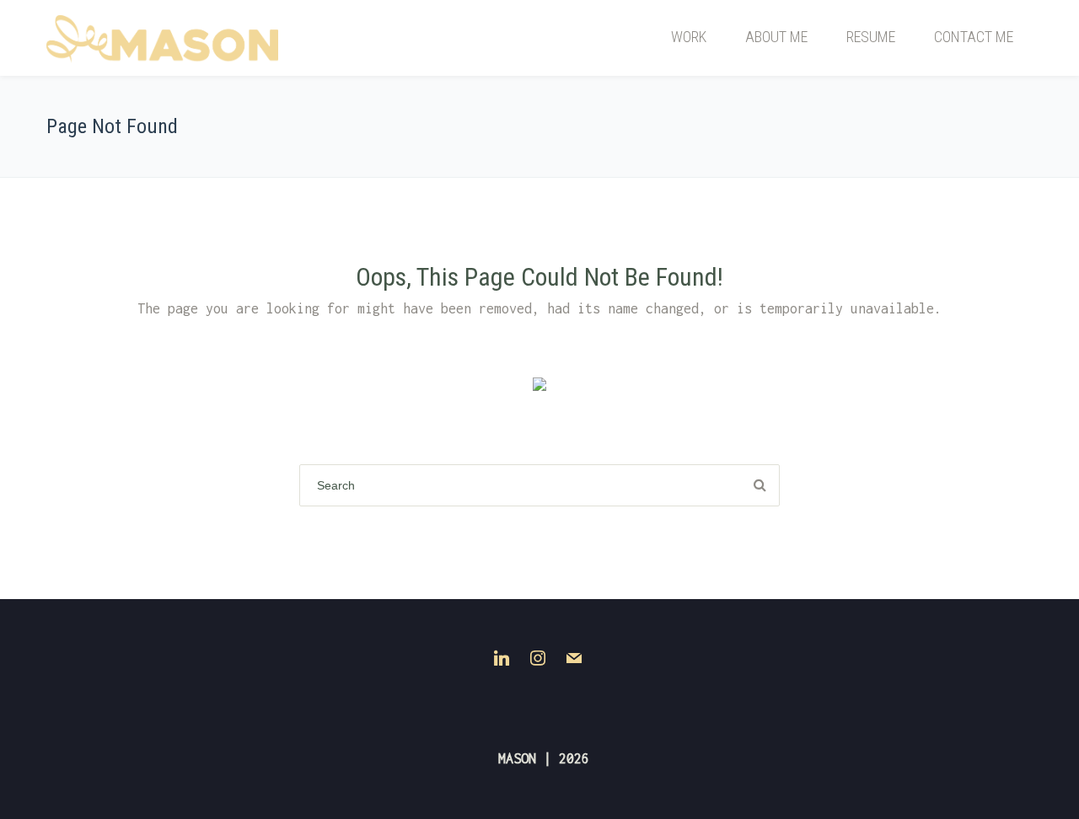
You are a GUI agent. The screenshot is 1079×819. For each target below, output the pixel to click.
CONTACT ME (973, 37)
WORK (688, 37)
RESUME (870, 37)
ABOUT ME (776, 37)
